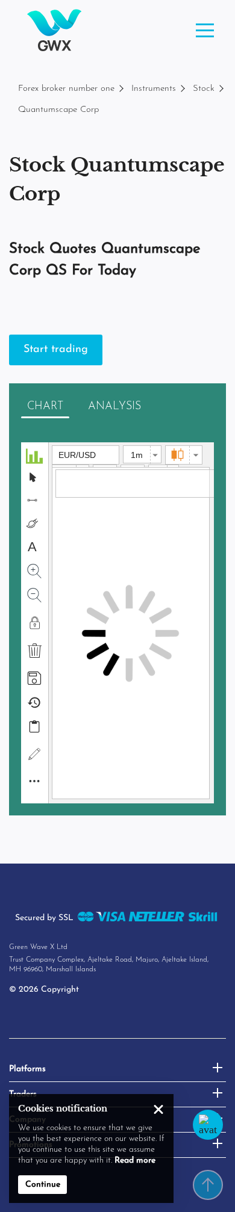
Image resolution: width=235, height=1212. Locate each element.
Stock (204, 88)
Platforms (27, 1069)
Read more (134, 1160)
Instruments (153, 88)
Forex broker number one (66, 88)
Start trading (56, 349)
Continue (42, 1184)
